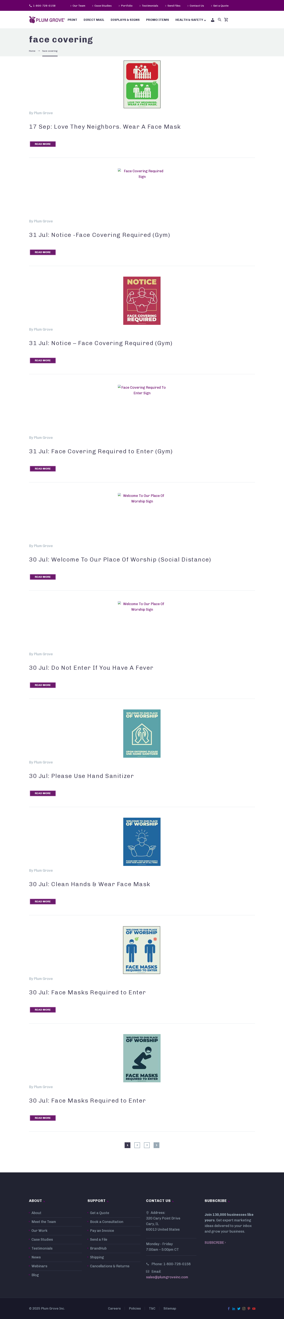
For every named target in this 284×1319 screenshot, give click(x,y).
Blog (35, 1275)
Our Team (79, 5)
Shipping (97, 1257)
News (36, 1257)
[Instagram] (243, 1308)
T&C (152, 1308)
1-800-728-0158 (44, 5)
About (36, 1213)
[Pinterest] (248, 1308)
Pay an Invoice (102, 1231)
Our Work (39, 1231)
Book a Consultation (106, 1222)
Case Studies (103, 5)
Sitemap (169, 1308)
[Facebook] (228, 1308)
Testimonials (150, 5)
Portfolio (127, 5)
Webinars (39, 1266)
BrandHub (98, 1248)
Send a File (98, 1239)
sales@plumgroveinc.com (167, 1277)
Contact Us (197, 5)
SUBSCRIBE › (215, 1242)
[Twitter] (238, 1308)
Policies (135, 1308)
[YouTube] (253, 1308)
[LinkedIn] (233, 1308)
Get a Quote (221, 5)
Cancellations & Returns (109, 1266)
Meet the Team (43, 1222)
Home (32, 51)
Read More (43, 144)
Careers (114, 1308)
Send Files (174, 5)
